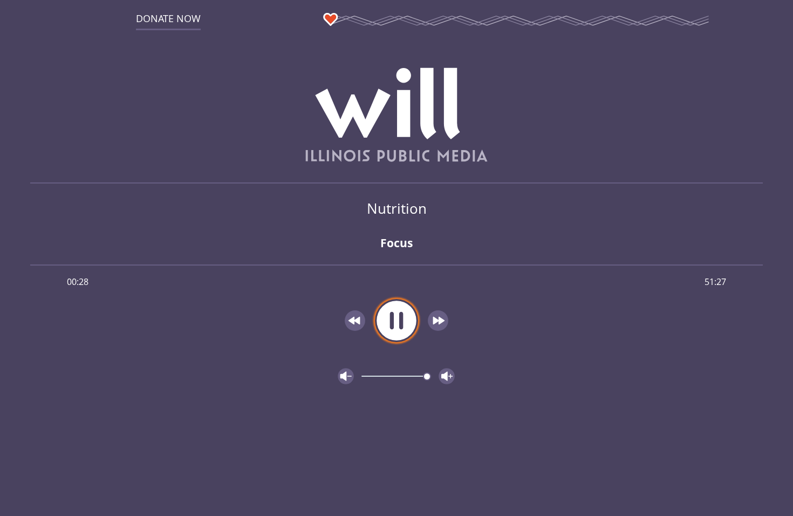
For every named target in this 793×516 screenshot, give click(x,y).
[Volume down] (345, 376)
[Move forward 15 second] (438, 321)
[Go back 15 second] (354, 321)
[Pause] (396, 321)
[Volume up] (446, 376)
